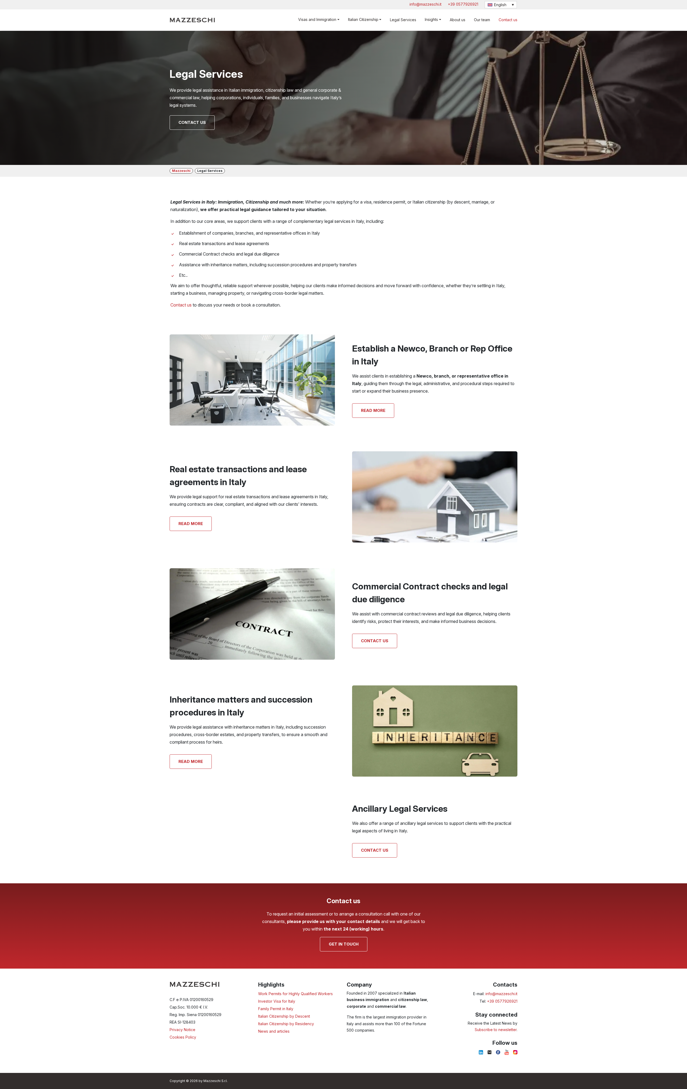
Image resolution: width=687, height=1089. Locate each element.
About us (457, 19)
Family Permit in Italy (275, 1008)
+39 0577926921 (463, 4)
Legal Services (403, 19)
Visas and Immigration (317, 19)
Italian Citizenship (363, 19)
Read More (373, 410)
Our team (482, 19)
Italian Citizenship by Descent (284, 1016)
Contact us (508, 19)
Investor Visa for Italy (276, 1001)
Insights (431, 19)
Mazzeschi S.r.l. (215, 1081)
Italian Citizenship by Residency (286, 1023)
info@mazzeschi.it (425, 4)
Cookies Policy (183, 1037)
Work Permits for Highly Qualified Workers (295, 993)
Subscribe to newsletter (496, 1029)
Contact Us (374, 640)
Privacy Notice (182, 1029)
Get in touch (344, 944)
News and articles (274, 1031)
